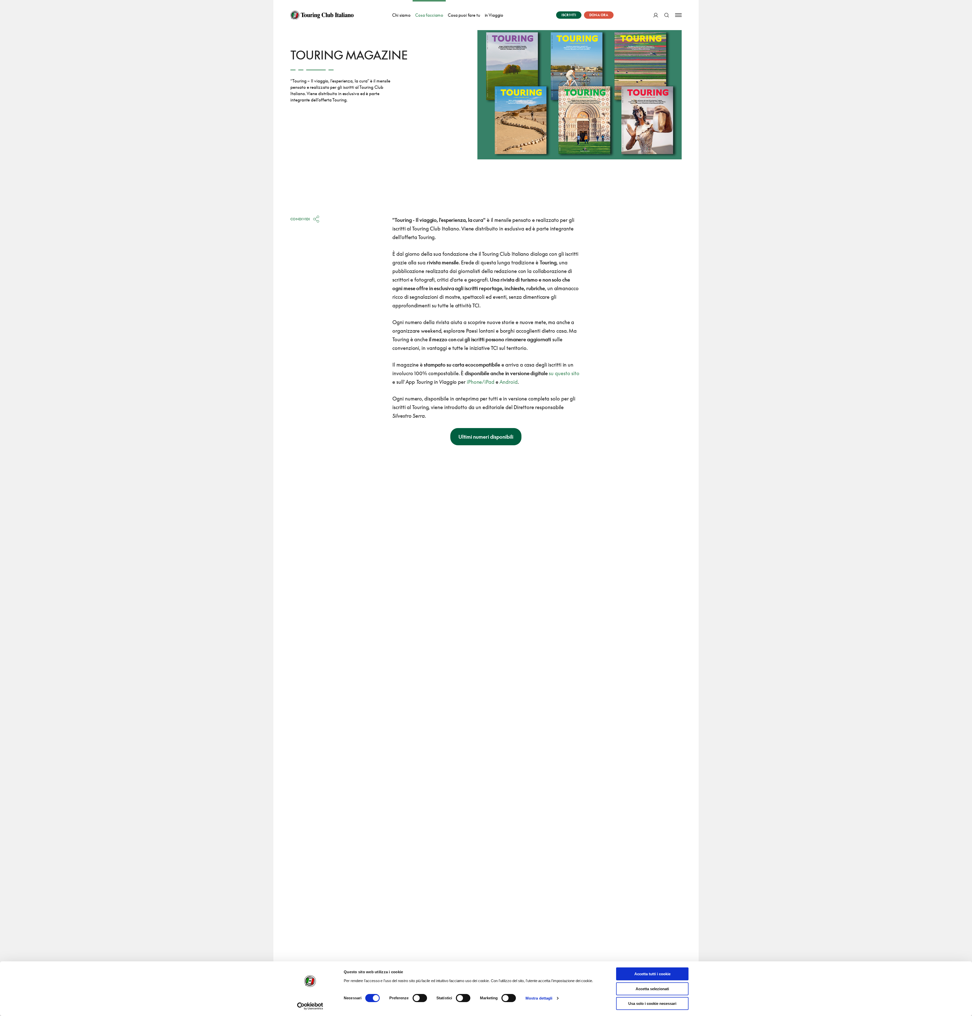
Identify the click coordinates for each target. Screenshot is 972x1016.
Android (508, 382)
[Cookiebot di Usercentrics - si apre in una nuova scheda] (310, 1006)
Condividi (300, 219)
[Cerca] (666, 15)
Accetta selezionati (652, 989)
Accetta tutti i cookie (652, 974)
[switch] (420, 998)
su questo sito (564, 373)
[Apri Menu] (678, 15)
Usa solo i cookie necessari (652, 1003)
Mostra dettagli (539, 998)
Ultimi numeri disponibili (485, 437)
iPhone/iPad (480, 382)
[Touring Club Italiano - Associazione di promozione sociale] (322, 15)
